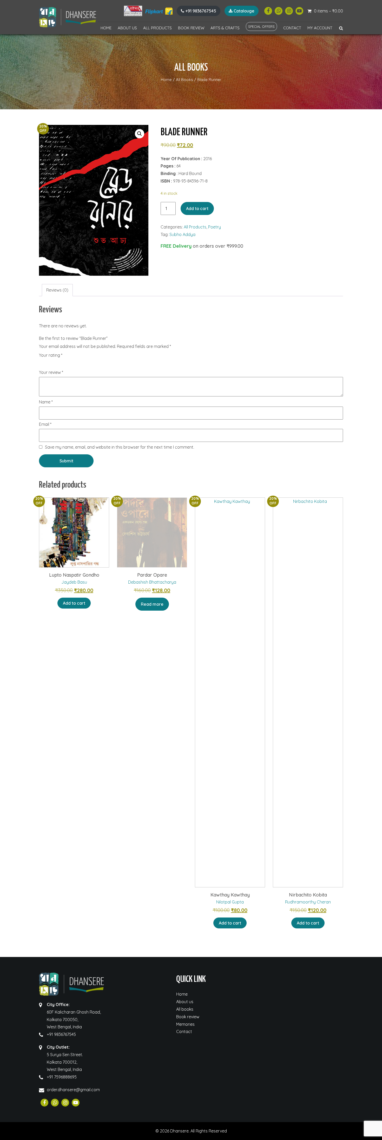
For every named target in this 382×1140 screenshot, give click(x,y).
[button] (139, 133)
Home (106, 27)
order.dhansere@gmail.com (73, 1089)
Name (46, 402)
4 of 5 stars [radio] (64, 364)
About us (127, 27)
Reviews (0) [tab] (57, 290)
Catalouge (243, 11)
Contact (292, 27)
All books (184, 1009)
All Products (157, 27)
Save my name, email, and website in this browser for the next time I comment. (119, 447)
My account (319, 27)
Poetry (214, 227)
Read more (152, 604)
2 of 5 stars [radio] (49, 364)
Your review (51, 372)
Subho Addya (182, 234)
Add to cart (197, 208)
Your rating (50, 355)
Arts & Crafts (225, 27)
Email (45, 424)
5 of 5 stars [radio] (71, 364)
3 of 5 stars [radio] (57, 364)
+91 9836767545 (200, 11)
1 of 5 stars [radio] (42, 364)
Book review (191, 27)
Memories (185, 1024)
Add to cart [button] (74, 603)
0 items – (328, 11)
